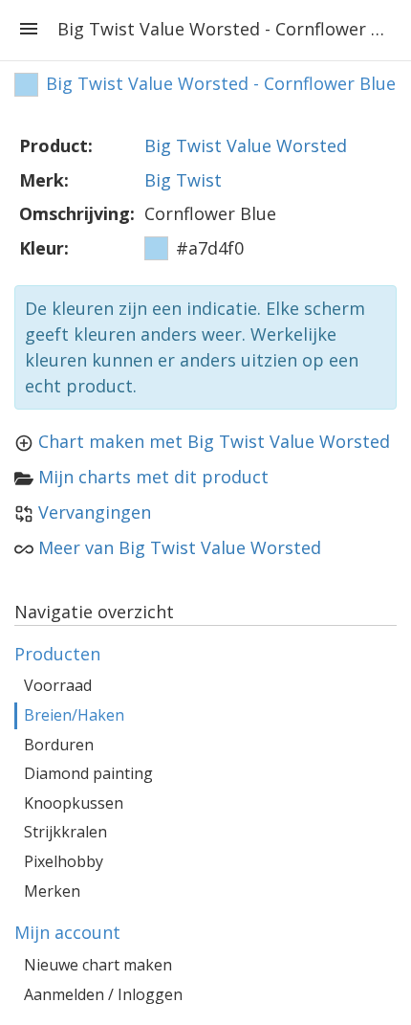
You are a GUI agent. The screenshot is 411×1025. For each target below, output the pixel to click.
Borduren (59, 744)
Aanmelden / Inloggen (103, 994)
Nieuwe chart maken (98, 964)
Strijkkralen (65, 831)
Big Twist (183, 179)
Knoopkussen (73, 802)
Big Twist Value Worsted (245, 145)
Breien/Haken (74, 714)
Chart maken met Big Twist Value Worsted (214, 441)
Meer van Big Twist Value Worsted (179, 547)
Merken (52, 891)
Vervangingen (94, 512)
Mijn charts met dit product (153, 476)
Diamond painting (88, 773)
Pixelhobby (63, 861)
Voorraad (58, 685)
